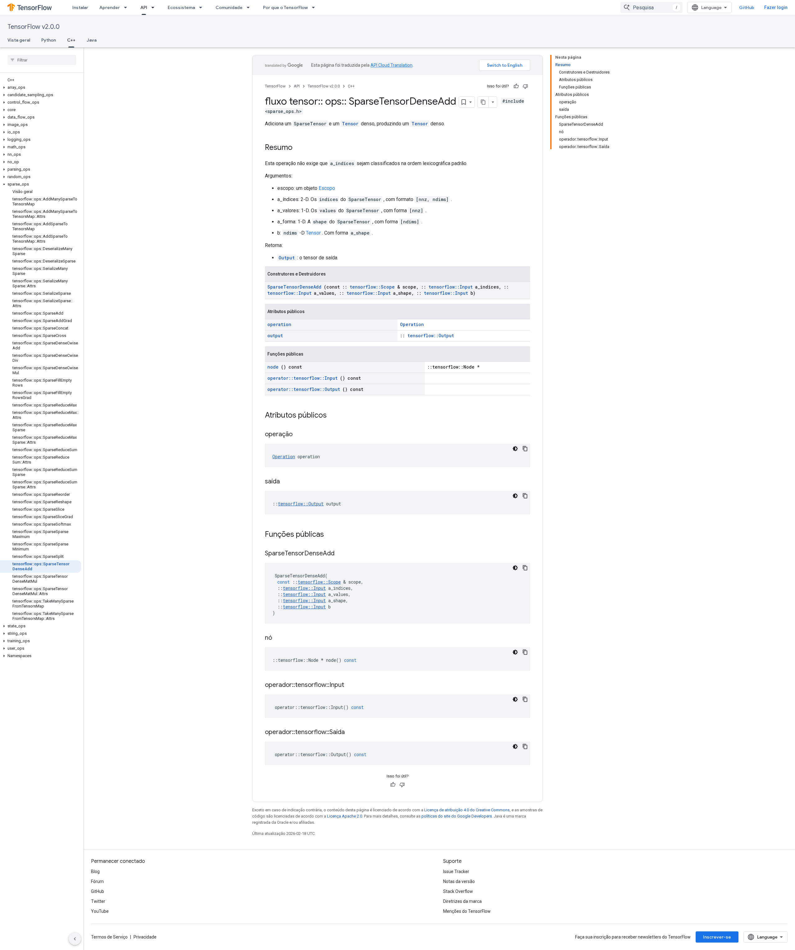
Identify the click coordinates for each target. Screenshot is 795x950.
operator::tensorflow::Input (302, 378)
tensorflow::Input (451, 287)
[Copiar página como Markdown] (483, 102)
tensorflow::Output (430, 335)
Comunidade (229, 7)
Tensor (350, 124)
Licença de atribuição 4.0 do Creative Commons (467, 810)
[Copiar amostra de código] (525, 449)
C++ (71, 40)
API (143, 7)
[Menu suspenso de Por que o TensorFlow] (315, 7)
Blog (95, 871)
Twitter (98, 901)
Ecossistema (181, 7)
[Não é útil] (525, 86)
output (275, 335)
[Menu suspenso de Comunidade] (250, 7)
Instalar (80, 7)
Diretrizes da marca (462, 901)
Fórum (97, 881)
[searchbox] (41, 60)
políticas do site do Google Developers (456, 816)
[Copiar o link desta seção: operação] (300, 434)
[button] (40, 87)
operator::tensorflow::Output (303, 389)
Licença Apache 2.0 (344, 816)
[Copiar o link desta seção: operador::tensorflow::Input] (352, 685)
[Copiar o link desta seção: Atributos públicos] (335, 415)
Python (48, 40)
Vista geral (18, 40)
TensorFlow (275, 86)
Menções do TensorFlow (467, 911)
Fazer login (776, 7)
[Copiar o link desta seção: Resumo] (299, 148)
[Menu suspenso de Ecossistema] (202, 7)
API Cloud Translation (391, 65)
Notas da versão (459, 881)
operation (279, 324)
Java (92, 40)
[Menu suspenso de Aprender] (127, 7)
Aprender (109, 7)
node (273, 367)
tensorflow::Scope (372, 287)
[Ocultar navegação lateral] (75, 939)
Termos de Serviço (109, 936)
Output (287, 258)
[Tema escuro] (515, 449)
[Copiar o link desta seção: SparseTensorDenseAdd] (342, 554)
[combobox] (651, 7)
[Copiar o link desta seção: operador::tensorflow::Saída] (352, 732)
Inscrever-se (717, 937)
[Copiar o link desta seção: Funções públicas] (332, 535)
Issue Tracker (456, 871)
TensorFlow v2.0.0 (33, 27)
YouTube (100, 911)
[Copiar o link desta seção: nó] (280, 638)
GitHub (746, 7)
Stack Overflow (458, 891)
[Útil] (516, 86)
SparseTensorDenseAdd (294, 287)
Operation (412, 324)
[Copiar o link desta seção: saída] (287, 482)
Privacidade (145, 936)
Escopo (327, 188)
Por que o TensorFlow (285, 7)
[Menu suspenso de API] (154, 7)
